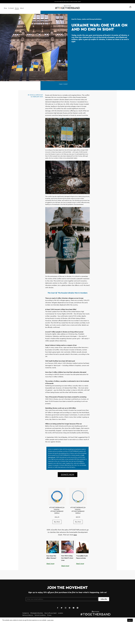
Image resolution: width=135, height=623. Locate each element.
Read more (50, 563)
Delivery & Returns (27, 615)
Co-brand (11, 8)
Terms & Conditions (40, 615)
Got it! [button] (130, 620)
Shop (5, 8)
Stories (17, 8)
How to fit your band (50, 613)
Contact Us (25, 613)
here (75, 535)
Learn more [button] (50, 620)
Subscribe (104, 599)
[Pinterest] (69, 608)
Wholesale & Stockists (36, 613)
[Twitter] (61, 608)
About (22, 8)
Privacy (49, 615)
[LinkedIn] (77, 608)
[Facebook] (57, 608)
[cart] (130, 7)
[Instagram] (65, 608)
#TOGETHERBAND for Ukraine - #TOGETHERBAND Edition (56, 510)
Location (60, 613)
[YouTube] (73, 608)
